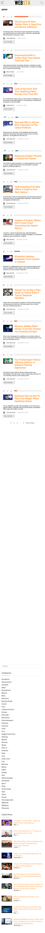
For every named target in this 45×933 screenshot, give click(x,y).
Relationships (7, 778)
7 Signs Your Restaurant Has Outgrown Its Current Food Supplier (28, 865)
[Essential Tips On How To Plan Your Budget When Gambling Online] (8, 396)
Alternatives (7, 682)
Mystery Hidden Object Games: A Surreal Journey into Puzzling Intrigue (28, 329)
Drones (4, 712)
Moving (5, 764)
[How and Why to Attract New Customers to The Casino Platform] (8, 122)
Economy (5, 715)
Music (4, 767)
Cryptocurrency (8, 709)
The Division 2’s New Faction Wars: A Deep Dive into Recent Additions (28, 24)
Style (4, 786)
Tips (3, 792)
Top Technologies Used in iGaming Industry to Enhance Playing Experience (27, 363)
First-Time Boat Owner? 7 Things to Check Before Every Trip (27, 832)
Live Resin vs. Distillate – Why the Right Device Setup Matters (27, 822)
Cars (3, 707)
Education (6, 717)
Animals (5, 685)
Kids (3, 753)
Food (3, 728)
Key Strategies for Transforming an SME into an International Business (27, 875)
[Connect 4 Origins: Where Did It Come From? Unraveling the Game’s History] (8, 220)
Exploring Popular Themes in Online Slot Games (28, 157)
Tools (4, 794)
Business (5, 698)
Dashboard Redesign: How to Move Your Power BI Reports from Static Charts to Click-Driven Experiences (28, 921)
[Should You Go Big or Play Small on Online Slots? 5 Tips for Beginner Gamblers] (8, 290)
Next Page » (30, 423)
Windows (5, 808)
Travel (4, 797)
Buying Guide (7, 701)
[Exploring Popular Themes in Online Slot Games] (8, 155)
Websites (5, 802)
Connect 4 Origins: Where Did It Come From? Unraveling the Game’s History (28, 224)
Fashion (5, 723)
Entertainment (7, 720)
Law (3, 756)
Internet (5, 750)
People (4, 772)
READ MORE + (9, 42)
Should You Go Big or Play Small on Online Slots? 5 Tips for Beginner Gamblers (28, 294)
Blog (3, 696)
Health (4, 739)
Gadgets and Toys (8, 734)
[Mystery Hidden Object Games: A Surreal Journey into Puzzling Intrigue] (8, 326)
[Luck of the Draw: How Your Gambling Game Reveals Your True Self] (8, 88)
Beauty (4, 693)
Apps (4, 687)
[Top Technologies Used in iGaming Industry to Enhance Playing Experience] (8, 359)
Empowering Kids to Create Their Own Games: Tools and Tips (27, 58)
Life (3, 761)
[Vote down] (7, 16)
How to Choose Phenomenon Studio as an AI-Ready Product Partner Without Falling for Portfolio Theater (28, 886)
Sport (4, 783)
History (5, 742)
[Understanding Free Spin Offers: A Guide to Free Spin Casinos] (8, 186)
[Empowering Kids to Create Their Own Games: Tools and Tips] (8, 55)
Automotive (6, 690)
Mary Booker (10, 72)
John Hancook (10, 38)
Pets (3, 775)
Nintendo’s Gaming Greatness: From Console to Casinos (27, 259)
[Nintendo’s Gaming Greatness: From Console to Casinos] (8, 256)
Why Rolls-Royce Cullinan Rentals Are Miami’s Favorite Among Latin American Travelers (28, 843)
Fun (3, 731)
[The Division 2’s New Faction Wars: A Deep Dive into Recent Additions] (8, 21)
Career (4, 704)
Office (4, 770)
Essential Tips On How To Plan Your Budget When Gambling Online (27, 398)
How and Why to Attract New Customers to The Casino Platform (27, 125)
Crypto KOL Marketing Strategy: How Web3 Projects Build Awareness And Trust (28, 909)
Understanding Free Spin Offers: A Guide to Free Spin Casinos (27, 189)
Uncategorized (7, 800)
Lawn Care (6, 759)
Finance (5, 726)
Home (4, 745)
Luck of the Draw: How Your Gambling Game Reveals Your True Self (26, 91)
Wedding (5, 805)
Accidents (5, 679)
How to (4, 748)
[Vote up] (11, 16)
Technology (6, 789)
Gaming (5, 737)
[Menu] (2, 3)
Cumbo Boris (10, 105)
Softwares (5, 781)
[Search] (41, 3)
